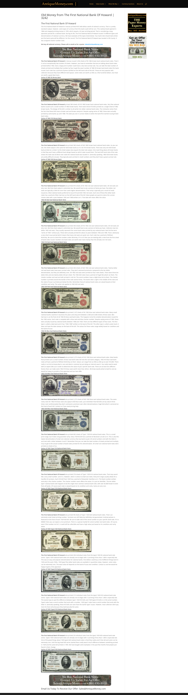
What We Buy (112, 4)
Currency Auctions (128, 4)
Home (91, 4)
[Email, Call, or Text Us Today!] (80, 53)
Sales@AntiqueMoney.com (94, 44)
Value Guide (100, 4)
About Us (140, 4)
